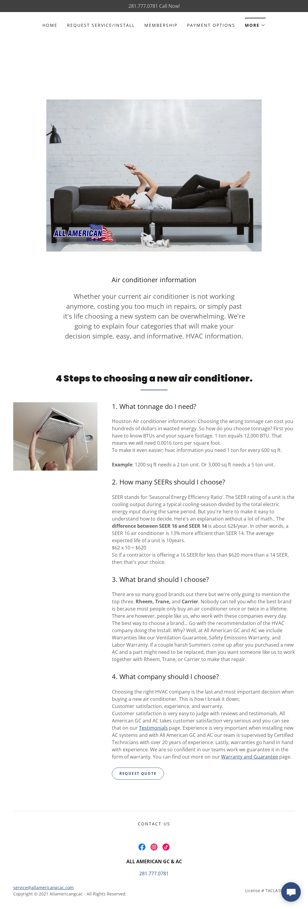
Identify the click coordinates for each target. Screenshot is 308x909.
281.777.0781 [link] (154, 873)
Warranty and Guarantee (249, 756)
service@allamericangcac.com (43, 887)
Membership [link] (160, 25)
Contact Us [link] (154, 824)
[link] (142, 847)
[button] (255, 23)
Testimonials (153, 728)
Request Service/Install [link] (101, 25)
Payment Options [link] (211, 25)
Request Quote (137, 773)
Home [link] (49, 25)
